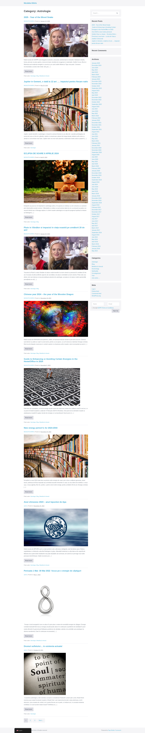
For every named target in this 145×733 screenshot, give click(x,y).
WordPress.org (96, 296)
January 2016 (96, 248)
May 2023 (95, 93)
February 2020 (96, 168)
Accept (103, 308)
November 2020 (96, 150)
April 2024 (95, 72)
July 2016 (95, 237)
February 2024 (96, 77)
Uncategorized (96, 273)
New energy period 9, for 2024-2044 (40, 428)
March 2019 (95, 193)
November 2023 (96, 83)
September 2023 (97, 88)
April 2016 (95, 241)
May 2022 (95, 113)
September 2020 (97, 152)
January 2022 (96, 120)
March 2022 (95, 115)
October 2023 (96, 86)
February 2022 (96, 118)
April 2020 (95, 164)
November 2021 (96, 125)
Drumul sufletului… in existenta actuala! (43, 646)
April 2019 (95, 191)
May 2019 (95, 189)
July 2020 (95, 157)
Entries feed (95, 291)
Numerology (95, 268)
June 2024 (95, 67)
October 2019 (96, 177)
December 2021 (96, 122)
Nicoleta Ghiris (30, 3)
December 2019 (96, 173)
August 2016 (95, 235)
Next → (41, 720)
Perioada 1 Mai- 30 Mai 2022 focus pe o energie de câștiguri (52, 571)
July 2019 (95, 184)
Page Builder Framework (114, 730)
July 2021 (95, 134)
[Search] (117, 13)
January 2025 (96, 63)
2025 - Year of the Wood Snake (38, 17)
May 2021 (95, 138)
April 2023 (95, 95)
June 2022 (95, 111)
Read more (29, 72)
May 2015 (95, 251)
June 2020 (95, 159)
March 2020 (95, 166)
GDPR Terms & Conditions (106, 308)
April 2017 (95, 225)
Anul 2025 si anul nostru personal (102, 32)
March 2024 (95, 74)
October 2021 (96, 127)
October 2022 (96, 102)
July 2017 (95, 218)
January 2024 (96, 79)
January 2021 (96, 145)
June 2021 (95, 136)
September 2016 (97, 232)
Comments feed (96, 293)
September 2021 (97, 129)
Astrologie (33, 76)
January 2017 (96, 230)
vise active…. (96, 278)
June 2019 (95, 186)
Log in (93, 289)
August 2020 (95, 154)
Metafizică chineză (44, 76)
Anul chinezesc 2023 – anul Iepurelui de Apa (45, 502)
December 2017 (96, 209)
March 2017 (95, 228)
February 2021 (96, 143)
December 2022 (96, 97)
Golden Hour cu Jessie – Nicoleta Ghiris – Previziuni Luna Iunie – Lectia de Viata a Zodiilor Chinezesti (104, 36)
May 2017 (95, 223)
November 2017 (96, 212)
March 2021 (95, 141)
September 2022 (97, 104)
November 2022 (96, 99)
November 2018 (96, 200)
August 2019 (95, 182)
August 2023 (95, 90)
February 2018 (96, 207)
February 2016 (96, 246)
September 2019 (97, 180)
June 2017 (95, 221)
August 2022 (95, 106)
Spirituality (95, 271)
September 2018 (97, 202)
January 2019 (96, 196)
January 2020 (96, 170)
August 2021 (95, 131)
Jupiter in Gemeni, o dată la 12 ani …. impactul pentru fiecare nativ (56, 81)
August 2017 (95, 216)
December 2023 (96, 81)
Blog (37, 76)
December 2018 (96, 198)
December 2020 (96, 148)
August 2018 (95, 205)
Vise (93, 275)
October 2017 (96, 214)
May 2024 (95, 70)
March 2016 (95, 244)
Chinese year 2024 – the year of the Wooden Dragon (49, 294)
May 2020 (95, 161)
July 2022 (95, 109)
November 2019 (96, 175)
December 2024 (96, 65)
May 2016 (95, 239)
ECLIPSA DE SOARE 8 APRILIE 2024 (41, 153)
